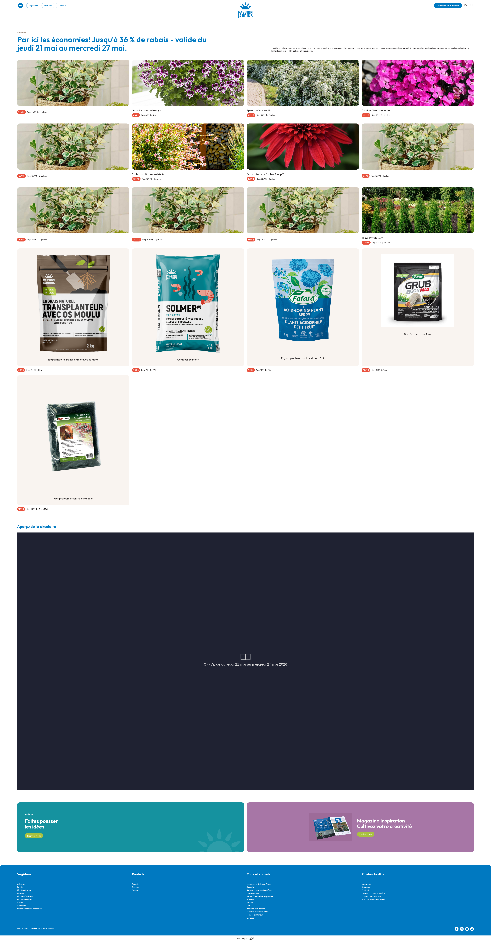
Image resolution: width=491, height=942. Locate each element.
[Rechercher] (470, 3)
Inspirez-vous (365, 834)
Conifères (21, 905)
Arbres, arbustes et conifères (259, 890)
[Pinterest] (472, 929)
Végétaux (33, 5)
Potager (21, 893)
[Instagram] (462, 929)
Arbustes (21, 884)
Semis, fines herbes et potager (260, 896)
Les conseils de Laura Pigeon (259, 884)
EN (465, 5)
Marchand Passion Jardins (258, 911)
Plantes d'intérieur (25, 896)
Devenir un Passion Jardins (373, 893)
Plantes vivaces (24, 890)
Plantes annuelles (24, 899)
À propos (366, 887)
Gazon (250, 902)
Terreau (135, 887)
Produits (48, 5)
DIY (248, 905)
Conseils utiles (253, 893)
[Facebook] (457, 929)
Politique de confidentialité (373, 899)
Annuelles (251, 887)
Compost (136, 890)
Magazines (366, 884)
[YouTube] (467, 929)
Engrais (135, 884)
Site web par (242, 939)
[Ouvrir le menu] (20, 6)
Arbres (20, 902)
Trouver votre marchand (448, 5)
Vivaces (250, 918)
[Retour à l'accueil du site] (245, 12)
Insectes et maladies (256, 908)
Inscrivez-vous (34, 836)
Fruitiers (20, 887)
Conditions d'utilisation (371, 896)
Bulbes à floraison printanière (29, 908)
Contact (365, 890)
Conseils (62, 5)
